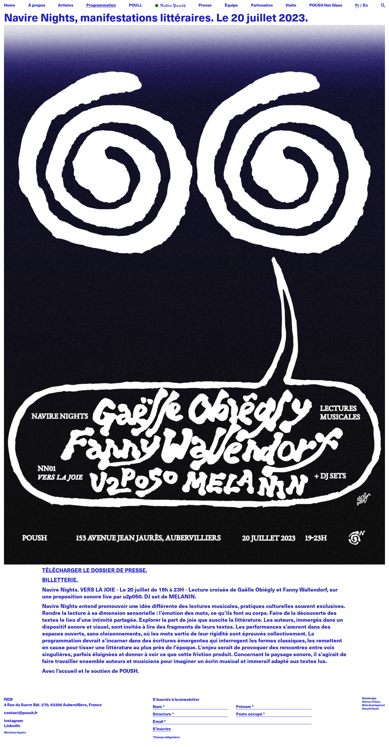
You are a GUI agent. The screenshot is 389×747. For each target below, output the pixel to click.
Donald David (370, 708)
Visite (291, 5)
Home (9, 5)
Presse (205, 5)
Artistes (65, 5)
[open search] (383, 5)
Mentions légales (15, 732)
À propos (36, 5)
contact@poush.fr (21, 712)
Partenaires (262, 5)
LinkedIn (12, 725)
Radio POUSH (170, 6)
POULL (135, 5)
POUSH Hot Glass (325, 5)
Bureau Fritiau (371, 702)
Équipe (231, 5)
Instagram (13, 720)
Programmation (101, 5)
